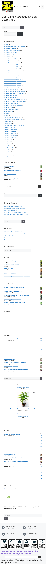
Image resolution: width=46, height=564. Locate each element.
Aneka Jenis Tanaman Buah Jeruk (12, 68)
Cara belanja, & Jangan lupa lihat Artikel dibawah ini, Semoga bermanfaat (19, 552)
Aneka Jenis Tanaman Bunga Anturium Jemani (15, 81)
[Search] (39, 186)
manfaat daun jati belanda (10, 137)
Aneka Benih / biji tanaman (10, 48)
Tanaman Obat (7, 154)
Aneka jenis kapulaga (9, 54)
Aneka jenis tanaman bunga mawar (12, 87)
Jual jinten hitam (8, 121)
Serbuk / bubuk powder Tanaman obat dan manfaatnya (42, 546)
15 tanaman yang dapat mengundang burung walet (16, 214)
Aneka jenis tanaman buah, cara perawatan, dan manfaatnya (12, 546)
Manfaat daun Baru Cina (9, 127)
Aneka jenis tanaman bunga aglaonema (13, 75)
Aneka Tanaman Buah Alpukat (11, 109)
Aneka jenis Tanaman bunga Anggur (12, 79)
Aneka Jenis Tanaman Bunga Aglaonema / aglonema (16, 77)
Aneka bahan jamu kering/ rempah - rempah (14, 46)
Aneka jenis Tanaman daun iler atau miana (14, 93)
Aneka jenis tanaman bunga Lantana (12, 85)
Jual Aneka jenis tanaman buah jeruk (12, 117)
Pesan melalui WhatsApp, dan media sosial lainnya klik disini (22, 561)
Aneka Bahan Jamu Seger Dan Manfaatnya (26, 545)
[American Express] (4, 314)
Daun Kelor (6, 113)
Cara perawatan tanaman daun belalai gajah (14, 208)
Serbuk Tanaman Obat (9, 147)
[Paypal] (4, 320)
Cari (5, 193)
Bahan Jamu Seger (8, 111)
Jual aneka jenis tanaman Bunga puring (13, 119)
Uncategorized (7, 156)
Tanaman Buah (7, 149)
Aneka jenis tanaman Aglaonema (11, 58)
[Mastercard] (4, 316)
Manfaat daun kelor (8, 139)
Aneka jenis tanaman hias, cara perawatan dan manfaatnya (4, 546)
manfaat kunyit (7, 141)
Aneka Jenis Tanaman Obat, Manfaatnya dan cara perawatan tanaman (19, 546)
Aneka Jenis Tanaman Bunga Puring (12, 89)
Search (5, 31)
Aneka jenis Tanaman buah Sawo (12, 73)
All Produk (6, 44)
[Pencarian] (41, 378)
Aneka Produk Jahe (8, 107)
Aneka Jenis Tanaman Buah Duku (12, 64)
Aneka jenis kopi (7, 56)
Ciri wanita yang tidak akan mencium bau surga (15, 212)
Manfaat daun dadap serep (10, 135)
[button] (39, 7)
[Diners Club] (4, 322)
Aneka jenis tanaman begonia (11, 60)
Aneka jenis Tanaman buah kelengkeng (13, 71)
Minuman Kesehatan (8, 145)
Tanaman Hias (7, 151)
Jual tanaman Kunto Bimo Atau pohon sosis (14, 125)
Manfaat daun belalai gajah (10, 129)
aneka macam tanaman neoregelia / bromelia (14, 99)
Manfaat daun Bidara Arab (10, 131)
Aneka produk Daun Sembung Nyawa (13, 105)
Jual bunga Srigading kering (10, 210)
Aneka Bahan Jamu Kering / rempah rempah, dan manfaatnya (34, 546)
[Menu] (42, 7)
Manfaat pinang (7, 143)
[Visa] (4, 318)
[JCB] (4, 328)
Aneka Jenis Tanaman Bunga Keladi (12, 83)
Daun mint (6, 115)
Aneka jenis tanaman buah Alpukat (12, 62)
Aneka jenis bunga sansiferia (10, 52)
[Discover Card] (4, 324)
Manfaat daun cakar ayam (10, 133)
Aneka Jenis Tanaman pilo (10, 97)
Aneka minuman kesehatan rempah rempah (14, 101)
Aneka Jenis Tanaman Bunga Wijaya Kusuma (14, 91)
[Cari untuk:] (11, 27)
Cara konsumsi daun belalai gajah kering (13, 206)
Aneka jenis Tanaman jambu (10, 95)
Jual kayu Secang (8, 123)
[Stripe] (4, 326)
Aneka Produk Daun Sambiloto (11, 103)
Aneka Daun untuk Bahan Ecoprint (12, 50)
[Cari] (22, 27)
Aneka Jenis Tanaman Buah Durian (12, 66)
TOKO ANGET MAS (21, 7)
